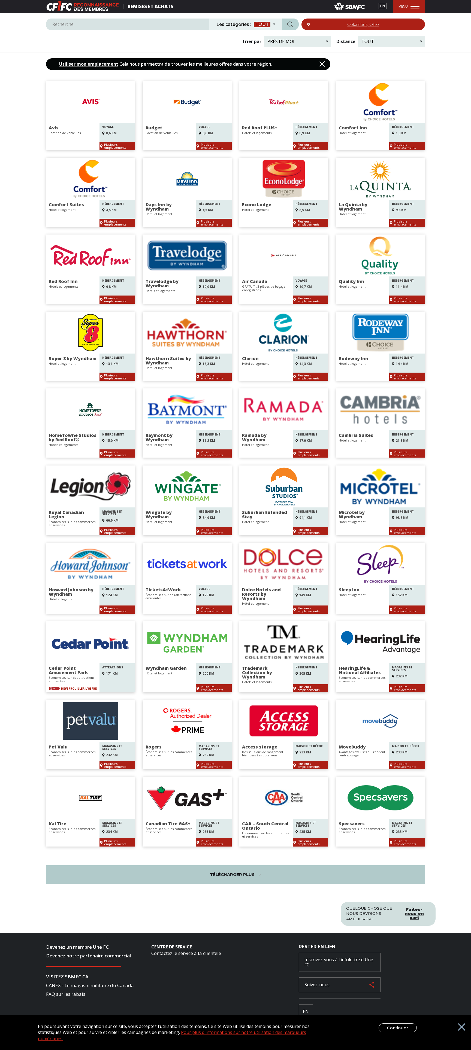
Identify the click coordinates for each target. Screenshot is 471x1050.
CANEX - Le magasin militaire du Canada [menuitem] (90, 985)
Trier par (251, 41)
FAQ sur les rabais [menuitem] (65, 994)
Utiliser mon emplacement (88, 64)
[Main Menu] (409, 6)
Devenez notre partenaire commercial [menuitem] (88, 955)
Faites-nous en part (414, 913)
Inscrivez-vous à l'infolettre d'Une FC (338, 962)
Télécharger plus (233, 874)
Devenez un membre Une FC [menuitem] (77, 947)
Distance (345, 41)
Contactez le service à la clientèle (186, 953)
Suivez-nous (317, 985)
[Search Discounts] (290, 24)
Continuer (397, 1027)
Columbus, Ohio (363, 24)
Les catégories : (233, 24)
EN (382, 6)
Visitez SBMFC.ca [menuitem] (67, 976)
